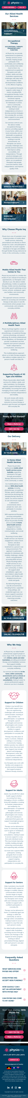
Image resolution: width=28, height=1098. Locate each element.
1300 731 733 (14, 429)
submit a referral (8, 1021)
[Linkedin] (8, 1087)
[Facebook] (12, 1087)
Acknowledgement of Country (16, 1096)
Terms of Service (10, 1095)
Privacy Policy (4, 1095)
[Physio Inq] (15, 3)
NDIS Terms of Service (18, 1095)
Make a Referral (9, 7)
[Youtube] (19, 1087)
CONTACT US (14, 1059)
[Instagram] (16, 1087)
